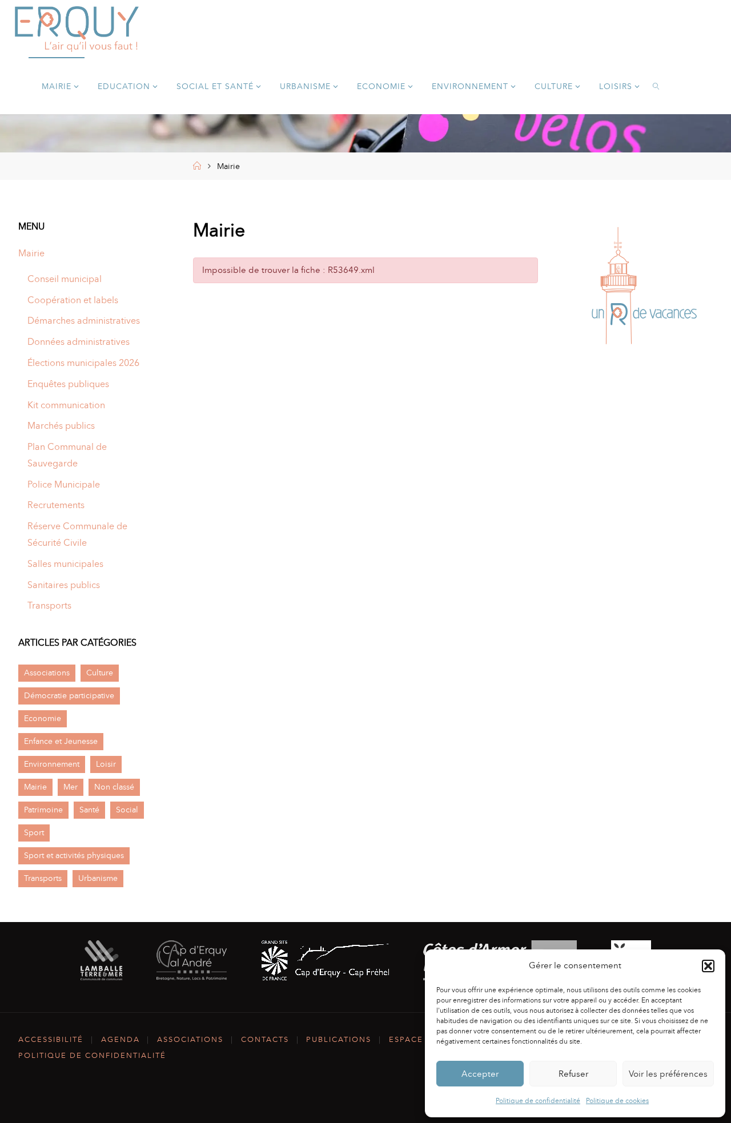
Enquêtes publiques (68, 384)
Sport (34, 832)
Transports (49, 605)
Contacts (265, 1039)
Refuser (573, 1074)
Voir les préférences (668, 1074)
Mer (70, 787)
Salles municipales (65, 563)
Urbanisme (98, 878)
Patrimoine (43, 809)
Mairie (31, 253)
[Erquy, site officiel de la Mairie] (77, 28)
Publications (338, 1039)
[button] (708, 966)
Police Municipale (63, 484)
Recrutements (56, 505)
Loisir (106, 764)
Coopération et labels (72, 300)
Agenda (120, 1039)
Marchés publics (61, 425)
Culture (99, 672)
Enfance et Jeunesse (61, 741)
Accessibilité (50, 1039)
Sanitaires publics (63, 584)
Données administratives (78, 341)
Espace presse (424, 1039)
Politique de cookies (617, 1101)
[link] (656, 85)
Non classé (114, 787)
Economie (42, 718)
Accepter (480, 1074)
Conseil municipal (64, 278)
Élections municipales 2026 (83, 362)
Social (127, 809)
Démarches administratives (83, 320)
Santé (89, 809)
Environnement (51, 764)
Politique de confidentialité (538, 1101)
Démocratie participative (69, 695)
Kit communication (66, 405)
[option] (641, 288)
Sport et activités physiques (74, 855)
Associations (47, 672)
